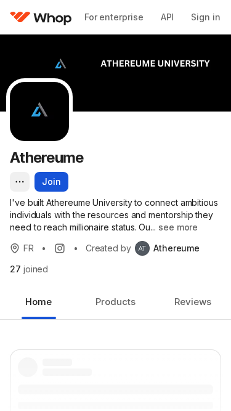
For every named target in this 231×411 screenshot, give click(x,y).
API (167, 17)
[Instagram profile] (60, 248)
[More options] (20, 182)
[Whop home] (41, 17)
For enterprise (114, 17)
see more (178, 227)
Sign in (205, 17)
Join (51, 181)
